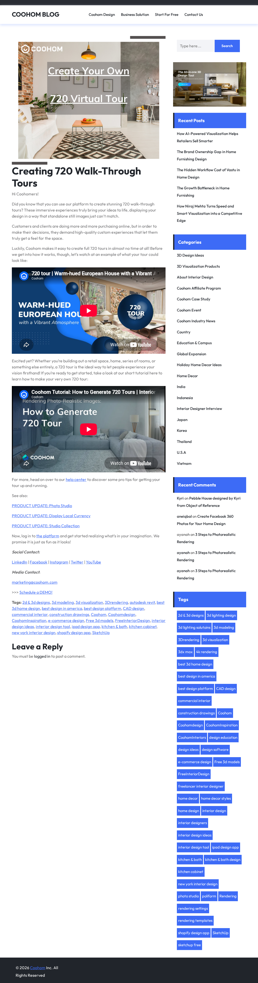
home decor (188, 798)
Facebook (38, 562)
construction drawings (69, 614)
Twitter (77, 562)
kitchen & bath (114, 626)
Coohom (98, 614)
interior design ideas (194, 835)
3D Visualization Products (198, 266)
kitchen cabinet (142, 626)
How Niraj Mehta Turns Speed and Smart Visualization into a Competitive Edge (209, 213)
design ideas (188, 749)
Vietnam (184, 463)
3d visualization (89, 602)
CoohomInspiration (29, 620)
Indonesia (185, 397)
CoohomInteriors (192, 737)
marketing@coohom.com (34, 582)
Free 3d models (99, 620)
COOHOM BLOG (35, 14)
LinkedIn (19, 562)
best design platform (102, 608)
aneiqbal (184, 516)
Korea (182, 430)
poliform (209, 896)
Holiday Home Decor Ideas (199, 364)
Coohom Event (189, 310)
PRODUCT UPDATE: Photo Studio (42, 505)
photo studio (188, 896)
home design (188, 810)
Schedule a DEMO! (35, 592)
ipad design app (86, 626)
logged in (42, 656)
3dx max (185, 651)
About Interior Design (195, 277)
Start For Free (166, 14)
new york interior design (33, 632)
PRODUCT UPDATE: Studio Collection (46, 525)
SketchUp (101, 632)
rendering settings (193, 908)
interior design (214, 810)
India (181, 386)
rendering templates (195, 920)
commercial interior (30, 614)
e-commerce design (66, 620)
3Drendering (116, 602)
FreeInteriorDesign (132, 620)
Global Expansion (191, 354)
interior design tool (53, 626)
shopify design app (73, 632)
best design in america (62, 608)
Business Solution (135, 14)
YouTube (93, 562)
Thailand (184, 441)
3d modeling (63, 602)
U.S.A (181, 452)
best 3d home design (195, 664)
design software (215, 749)
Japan (182, 419)
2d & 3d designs (36, 602)
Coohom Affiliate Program (199, 288)
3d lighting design (221, 615)
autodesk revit (142, 602)
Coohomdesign (121, 614)
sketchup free (189, 944)
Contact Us (193, 14)
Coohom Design (102, 14)
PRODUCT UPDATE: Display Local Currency (51, 515)
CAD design (133, 608)
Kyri (180, 498)
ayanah (183, 552)
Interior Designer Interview (199, 408)
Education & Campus (194, 342)
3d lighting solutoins (194, 627)
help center (76, 479)
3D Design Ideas (190, 255)
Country (183, 332)
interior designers (192, 822)
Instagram (59, 562)
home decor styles (216, 798)
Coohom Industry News (196, 321)
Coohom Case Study (193, 299)
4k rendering (206, 651)
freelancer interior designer (200, 786)
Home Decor (187, 375)
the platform (47, 535)
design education (223, 737)
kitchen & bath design (222, 859)
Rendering (228, 896)
